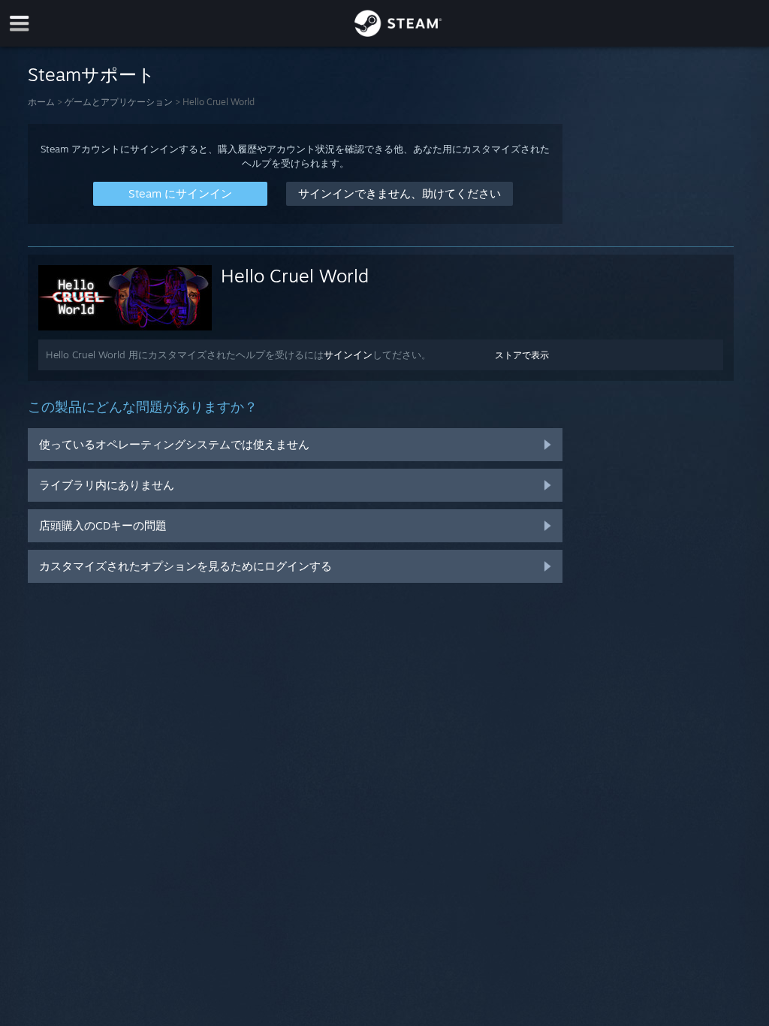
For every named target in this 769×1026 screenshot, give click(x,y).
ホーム (41, 101)
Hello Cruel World (295, 275)
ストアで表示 (522, 355)
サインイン (348, 355)
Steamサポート (91, 74)
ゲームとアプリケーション (119, 101)
